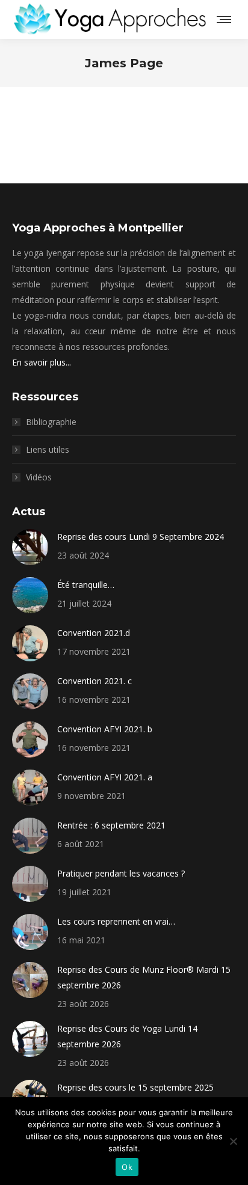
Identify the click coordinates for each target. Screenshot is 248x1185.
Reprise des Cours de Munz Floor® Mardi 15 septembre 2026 (144, 977)
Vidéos (39, 477)
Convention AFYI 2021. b (104, 729)
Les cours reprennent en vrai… (116, 921)
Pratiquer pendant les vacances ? (121, 873)
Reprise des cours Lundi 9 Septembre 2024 (140, 536)
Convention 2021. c (94, 681)
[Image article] (30, 547)
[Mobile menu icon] (224, 19)
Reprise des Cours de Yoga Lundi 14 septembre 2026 (127, 1036)
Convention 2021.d (93, 632)
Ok (127, 1167)
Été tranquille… (85, 584)
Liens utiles (47, 449)
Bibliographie (51, 421)
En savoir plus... (41, 362)
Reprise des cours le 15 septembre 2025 (135, 1087)
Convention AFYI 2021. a (104, 777)
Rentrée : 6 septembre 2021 (111, 825)
